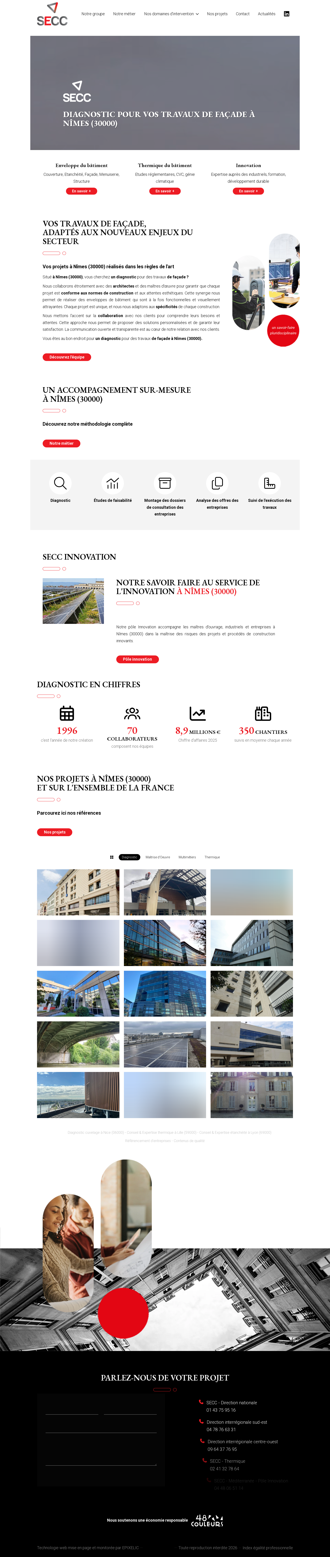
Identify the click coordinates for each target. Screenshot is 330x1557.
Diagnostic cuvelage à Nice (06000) (96, 1132)
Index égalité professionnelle (268, 1547)
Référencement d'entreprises (148, 1140)
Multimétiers (187, 857)
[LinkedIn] (286, 13)
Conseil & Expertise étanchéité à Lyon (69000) (235, 1132)
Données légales (158, 1547)
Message (54, 1444)
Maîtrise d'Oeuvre (158, 857)
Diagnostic (129, 857)
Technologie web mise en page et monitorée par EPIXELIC (88, 1547)
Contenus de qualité (189, 1140)
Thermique (212, 857)
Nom (50, 1407)
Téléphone (113, 1407)
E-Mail (51, 1425)
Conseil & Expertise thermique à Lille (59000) (161, 1132)
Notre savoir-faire (165, 1534)
